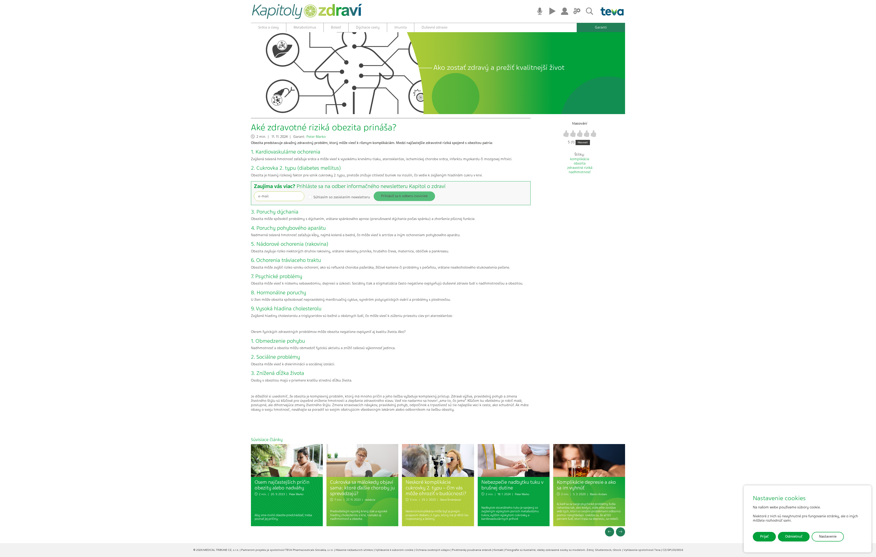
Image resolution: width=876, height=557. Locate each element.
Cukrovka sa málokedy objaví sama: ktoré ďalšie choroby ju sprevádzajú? (362, 487)
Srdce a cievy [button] (268, 27)
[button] (609, 531)
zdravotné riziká (579, 167)
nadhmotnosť (580, 172)
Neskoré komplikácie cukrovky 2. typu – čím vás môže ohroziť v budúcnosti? (436, 487)
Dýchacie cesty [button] (368, 27)
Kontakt (498, 550)
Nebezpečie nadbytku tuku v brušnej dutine (512, 485)
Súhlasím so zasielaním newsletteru (341, 197)
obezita (580, 163)
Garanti (601, 27)
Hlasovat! (583, 142)
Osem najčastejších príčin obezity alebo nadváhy (282, 485)
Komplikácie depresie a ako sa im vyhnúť (586, 485)
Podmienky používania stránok (472, 550)
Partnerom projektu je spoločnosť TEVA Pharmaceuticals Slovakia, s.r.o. (287, 550)
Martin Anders (598, 494)
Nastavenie (828, 536)
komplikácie (579, 159)
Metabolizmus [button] (305, 27)
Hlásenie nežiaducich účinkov (355, 550)
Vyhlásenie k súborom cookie (394, 550)
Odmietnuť (793, 536)
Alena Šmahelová (450, 500)
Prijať (764, 536)
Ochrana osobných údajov (433, 550)
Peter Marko (316, 136)
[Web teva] (610, 11)
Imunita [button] (400, 27)
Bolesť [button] (336, 27)
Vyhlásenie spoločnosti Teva (642, 550)
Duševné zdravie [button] (434, 27)
